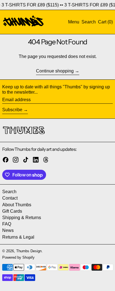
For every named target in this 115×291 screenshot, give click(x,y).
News (8, 230)
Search (9, 191)
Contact (10, 198)
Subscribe (12, 109)
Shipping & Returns (21, 217)
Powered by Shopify (18, 257)
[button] (89, 22)
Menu (73, 22)
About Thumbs (16, 204)
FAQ (6, 224)
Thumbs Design (29, 251)
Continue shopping (55, 71)
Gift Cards (12, 211)
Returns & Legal (18, 237)
